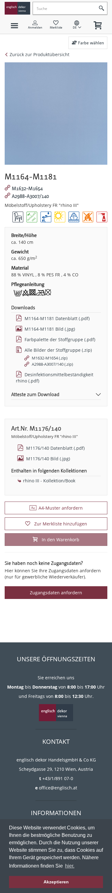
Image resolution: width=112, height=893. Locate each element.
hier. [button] (69, 865)
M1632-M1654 (27, 188)
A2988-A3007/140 (30, 196)
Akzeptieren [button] (56, 881)
